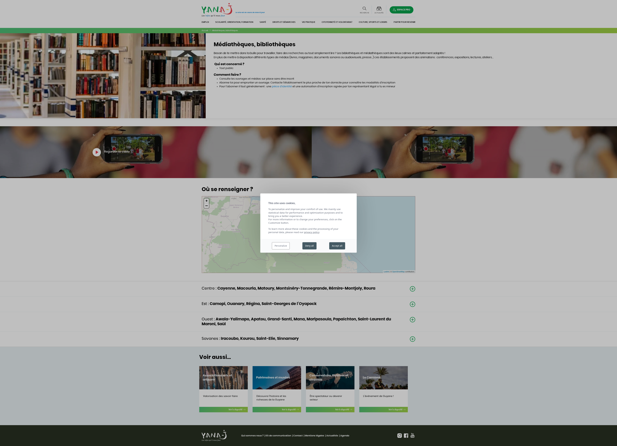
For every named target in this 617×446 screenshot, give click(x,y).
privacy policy (311, 232)
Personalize (281, 245)
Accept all (337, 245)
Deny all (309, 245)
